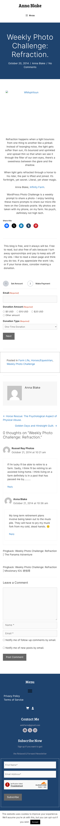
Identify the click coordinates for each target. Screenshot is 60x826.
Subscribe (13, 797)
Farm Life (24, 360)
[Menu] (30, 691)
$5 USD (10, 311)
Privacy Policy (12, 696)
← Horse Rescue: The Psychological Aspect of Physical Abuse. (30, 418)
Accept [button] (35, 822)
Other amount (13, 315)
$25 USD (38, 311)
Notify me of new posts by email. (25, 647)
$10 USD (23, 311)
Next (9, 336)
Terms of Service (13, 699)
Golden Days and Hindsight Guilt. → (36, 425)
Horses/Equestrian (42, 360)
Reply (10, 486)
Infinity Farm (37, 187)
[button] (25, 730)
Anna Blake (30, 5)
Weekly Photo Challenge (21, 364)
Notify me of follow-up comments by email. (31, 640)
